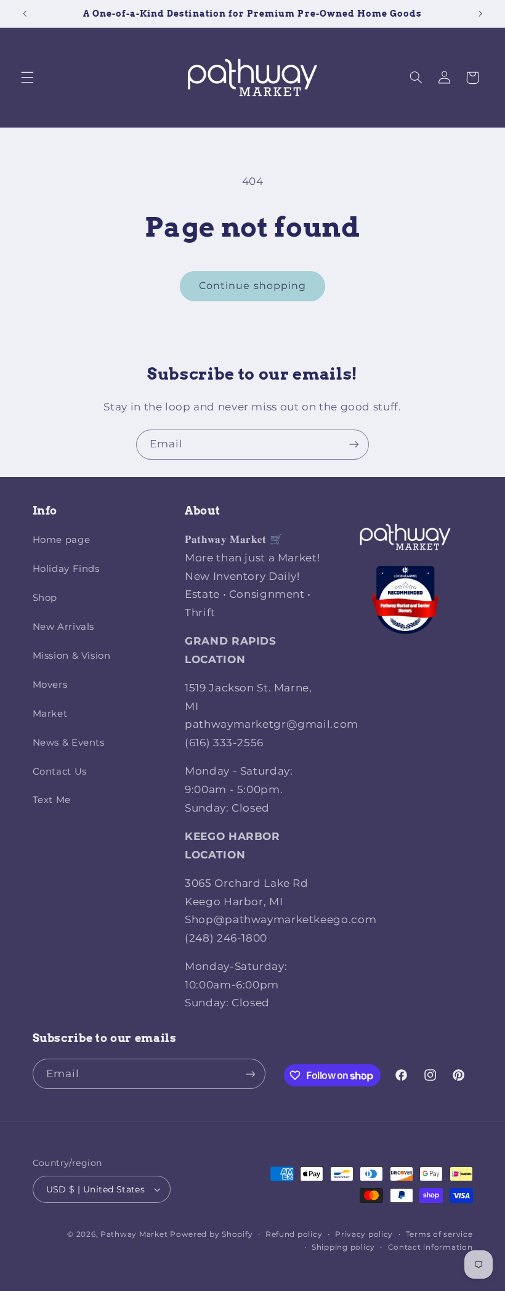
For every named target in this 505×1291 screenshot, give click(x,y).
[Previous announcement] (24, 13)
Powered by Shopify (211, 1234)
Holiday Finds (66, 568)
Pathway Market (135, 1234)
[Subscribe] (354, 445)
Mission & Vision (72, 655)
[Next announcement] (480, 13)
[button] (27, 77)
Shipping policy (343, 1247)
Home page (62, 539)
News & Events (69, 742)
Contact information (430, 1247)
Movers (50, 684)
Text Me (52, 799)
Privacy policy (364, 1234)
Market (50, 713)
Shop (45, 597)
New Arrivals (64, 626)
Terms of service (439, 1234)
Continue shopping (252, 285)
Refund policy (294, 1234)
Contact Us (60, 771)
